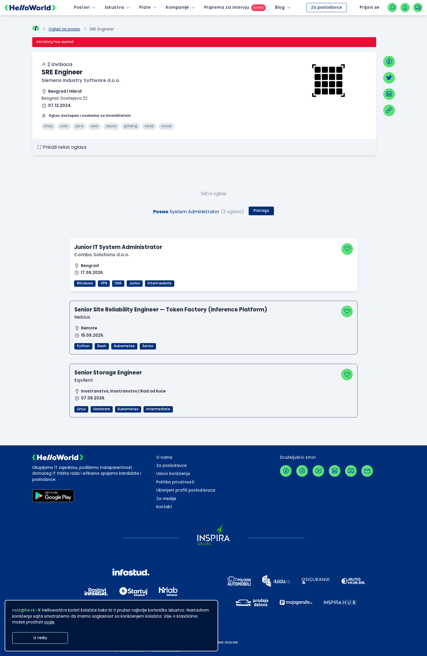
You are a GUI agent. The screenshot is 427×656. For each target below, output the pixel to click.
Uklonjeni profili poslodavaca (186, 490)
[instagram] (302, 471)
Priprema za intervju (226, 7)
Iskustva (114, 7)
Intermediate (160, 283)
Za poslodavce (326, 7)
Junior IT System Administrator (118, 247)
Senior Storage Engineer (108, 373)
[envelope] (367, 471)
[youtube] (318, 471)
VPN (104, 283)
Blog (280, 7)
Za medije (166, 498)
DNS (118, 283)
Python (83, 346)
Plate (144, 7)
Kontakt (164, 507)
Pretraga (261, 210)
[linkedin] (389, 94)
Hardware (101, 409)
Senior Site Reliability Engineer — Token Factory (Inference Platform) (170, 309)
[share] (389, 110)
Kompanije (177, 7)
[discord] (351, 471)
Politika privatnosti (175, 482)
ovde (49, 622)
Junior (134, 283)
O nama (164, 457)
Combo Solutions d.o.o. (102, 254)
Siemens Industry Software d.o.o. (81, 80)
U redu (40, 638)
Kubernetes (124, 346)
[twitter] (389, 78)
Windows (85, 283)
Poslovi (82, 7)
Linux (81, 409)
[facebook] (389, 61)
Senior (147, 346)
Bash (101, 346)
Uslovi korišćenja (173, 473)
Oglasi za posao (64, 29)
